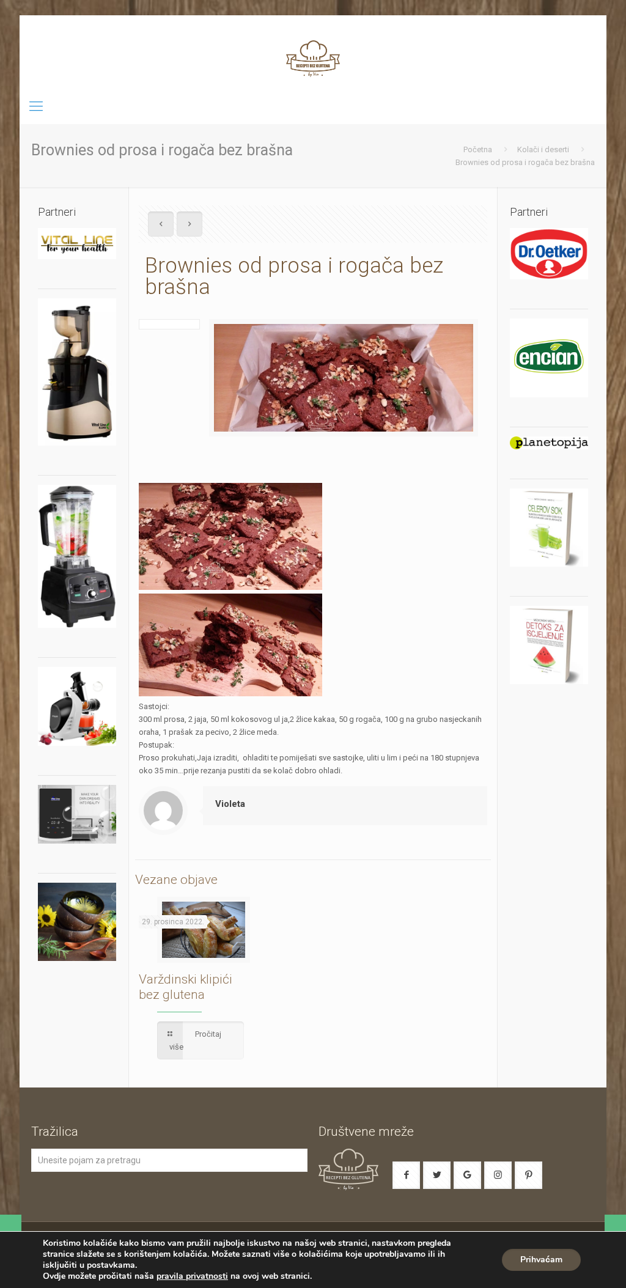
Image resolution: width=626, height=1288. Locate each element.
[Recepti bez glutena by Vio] (313, 52)
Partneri (529, 211)
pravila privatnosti (192, 1276)
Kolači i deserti (543, 149)
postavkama (111, 1265)
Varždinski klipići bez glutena (185, 987)
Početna (477, 149)
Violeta (230, 803)
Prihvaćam (541, 1259)
